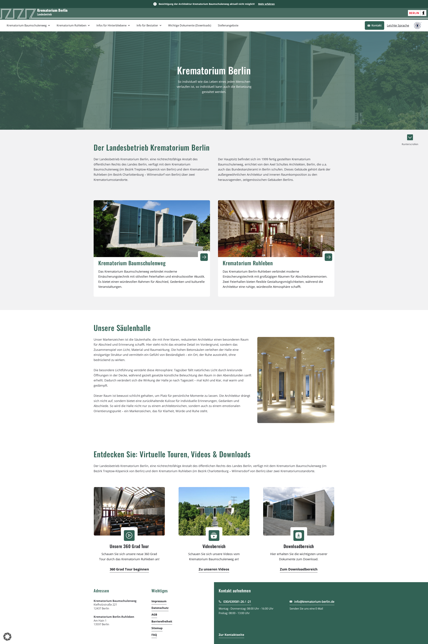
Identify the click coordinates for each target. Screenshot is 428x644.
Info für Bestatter (147, 25)
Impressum (159, 601)
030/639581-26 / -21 (237, 602)
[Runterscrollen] (410, 137)
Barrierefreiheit (161, 621)
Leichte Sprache (398, 25)
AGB (154, 614)
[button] (7, 636)
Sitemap (157, 628)
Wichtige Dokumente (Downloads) (189, 25)
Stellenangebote (228, 25)
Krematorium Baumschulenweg (27, 25)
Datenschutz (160, 608)
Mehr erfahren (266, 4)
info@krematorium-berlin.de (314, 602)
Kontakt (376, 25)
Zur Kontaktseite (231, 634)
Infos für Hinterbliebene (111, 25)
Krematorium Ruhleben (71, 25)
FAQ (154, 635)
